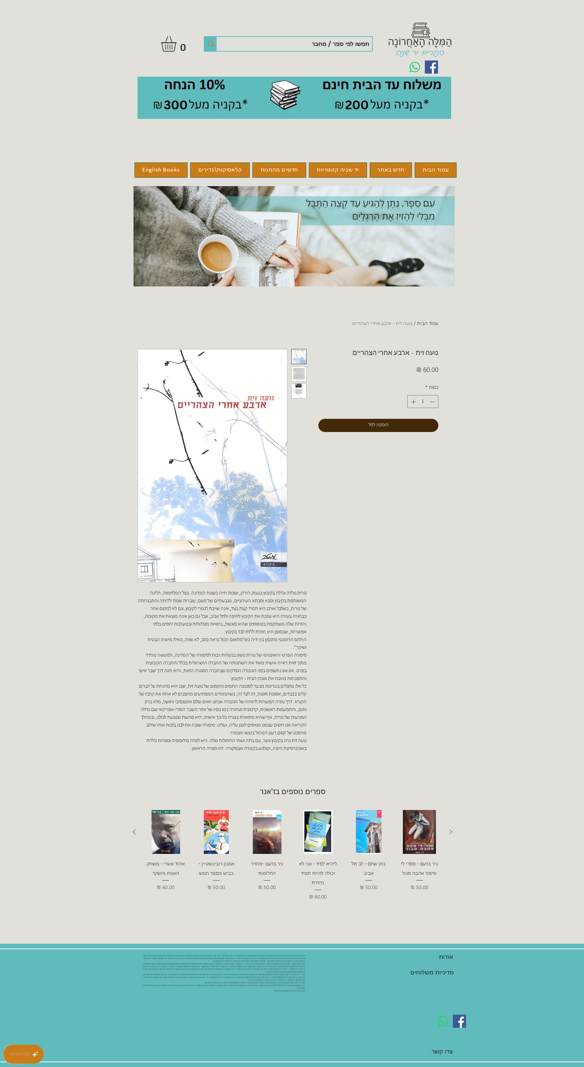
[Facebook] (431, 67)
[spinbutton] (423, 402)
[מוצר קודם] (451, 832)
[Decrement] (433, 402)
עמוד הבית (427, 323)
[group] (292, 855)
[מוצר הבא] (134, 832)
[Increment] (412, 402)
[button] (178, 44)
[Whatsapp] (414, 67)
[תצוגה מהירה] (419, 832)
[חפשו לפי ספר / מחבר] (210, 44)
